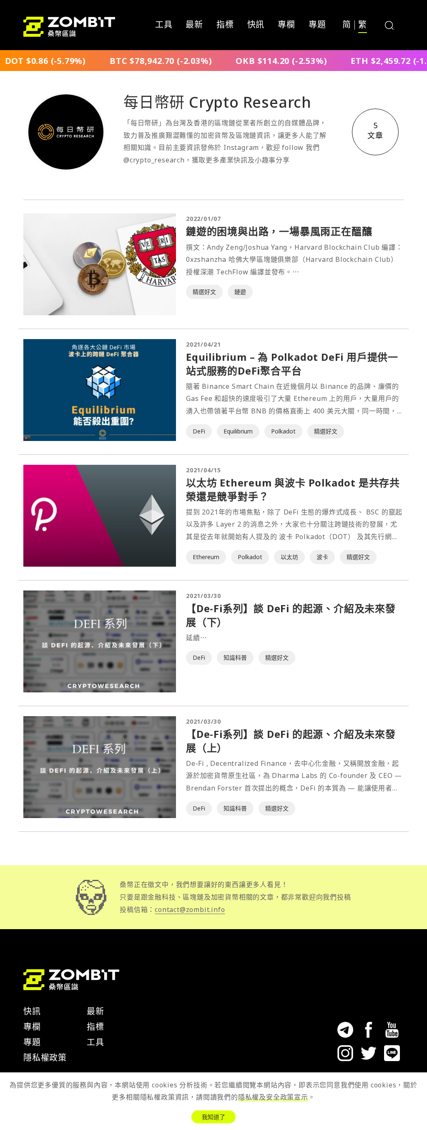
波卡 (322, 557)
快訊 (256, 25)
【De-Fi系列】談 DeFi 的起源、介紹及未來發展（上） (291, 740)
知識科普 (235, 657)
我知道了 (213, 1117)
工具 (164, 25)
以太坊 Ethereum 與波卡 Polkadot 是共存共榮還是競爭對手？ (293, 489)
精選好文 (204, 292)
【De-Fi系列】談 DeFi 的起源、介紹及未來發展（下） (291, 614)
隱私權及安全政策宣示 (273, 1097)
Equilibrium (238, 431)
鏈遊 (240, 292)
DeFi (199, 431)
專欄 (286, 25)
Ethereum (206, 557)
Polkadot (283, 431)
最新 (194, 25)
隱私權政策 (45, 1057)
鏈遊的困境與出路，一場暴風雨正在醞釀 (279, 231)
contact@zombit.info (190, 909)
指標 (225, 25)
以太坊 (289, 557)
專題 (317, 25)
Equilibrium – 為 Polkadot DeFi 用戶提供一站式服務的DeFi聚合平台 (292, 363)
